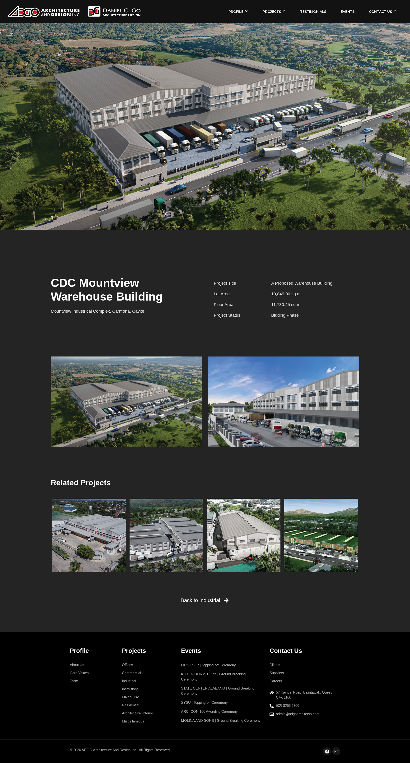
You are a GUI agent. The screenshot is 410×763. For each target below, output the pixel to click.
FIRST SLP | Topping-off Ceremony (208, 665)
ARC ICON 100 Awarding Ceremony (209, 711)
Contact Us (380, 11)
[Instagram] (336, 751)
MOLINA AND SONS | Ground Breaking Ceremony (221, 720)
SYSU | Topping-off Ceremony (204, 702)
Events (347, 11)
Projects (272, 11)
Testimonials (313, 11)
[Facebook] (327, 751)
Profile (235, 11)
